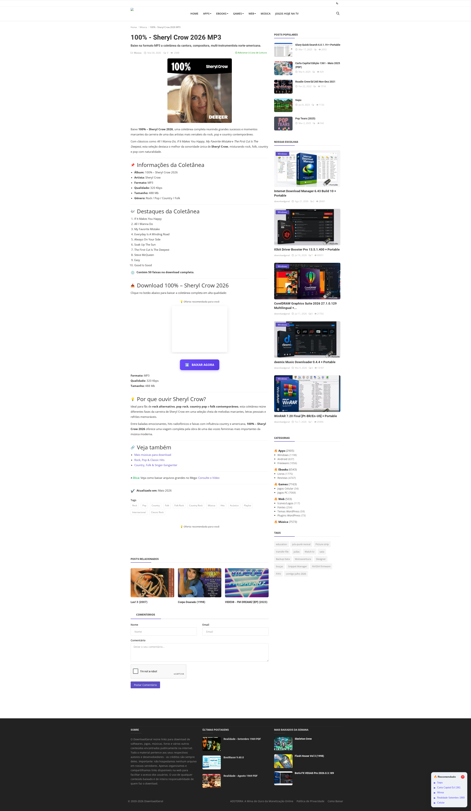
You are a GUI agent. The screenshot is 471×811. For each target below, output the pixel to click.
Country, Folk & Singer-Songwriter (155, 465)
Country (156, 505)
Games (237, 13)
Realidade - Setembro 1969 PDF (242, 738)
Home (194, 13)
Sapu (298, 100)
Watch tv (309, 551)
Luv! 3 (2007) (139, 602)
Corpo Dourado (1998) (191, 602)
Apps (206, 13)
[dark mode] (337, 3)
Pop (144, 505)
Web (251, 13)
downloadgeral (282, 201)
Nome (134, 624)
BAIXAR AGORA (199, 365)
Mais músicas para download (152, 455)
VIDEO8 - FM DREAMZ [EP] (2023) (246, 602)
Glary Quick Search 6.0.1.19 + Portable (317, 44)
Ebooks (221, 13)
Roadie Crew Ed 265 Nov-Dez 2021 (315, 81)
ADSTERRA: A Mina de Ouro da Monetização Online (261, 801)
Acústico (234, 505)
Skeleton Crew (303, 738)
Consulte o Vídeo (208, 478)
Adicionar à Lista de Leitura (252, 52)
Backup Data (283, 559)
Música (265, 13)
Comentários (145, 614)
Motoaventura (303, 559)
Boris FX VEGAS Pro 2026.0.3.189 (314, 773)
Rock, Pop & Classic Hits (149, 460)
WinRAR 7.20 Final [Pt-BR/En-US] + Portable (305, 416)
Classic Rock (157, 512)
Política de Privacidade (310, 801)
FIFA (278, 573)
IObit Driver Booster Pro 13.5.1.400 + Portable (307, 249)
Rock (134, 505)
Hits (223, 505)
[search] (337, 13)
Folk (167, 505)
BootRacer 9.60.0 (234, 757)
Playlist (247, 505)
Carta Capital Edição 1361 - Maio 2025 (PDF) (317, 65)
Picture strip (322, 544)
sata (322, 551)
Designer (321, 559)
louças (279, 566)
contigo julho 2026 (296, 573)
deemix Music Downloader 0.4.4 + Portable (304, 362)
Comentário (138, 640)
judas (297, 551)
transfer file (282, 551)
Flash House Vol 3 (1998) (309, 755)
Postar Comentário (145, 685)
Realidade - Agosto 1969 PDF (241, 775)
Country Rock (196, 505)
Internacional (139, 512)
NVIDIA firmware (321, 566)
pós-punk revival (301, 544)
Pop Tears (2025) (305, 118)
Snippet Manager (297, 566)
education (281, 544)
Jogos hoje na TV (287, 13)
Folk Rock (179, 505)
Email (205, 624)
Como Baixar (335, 801)
